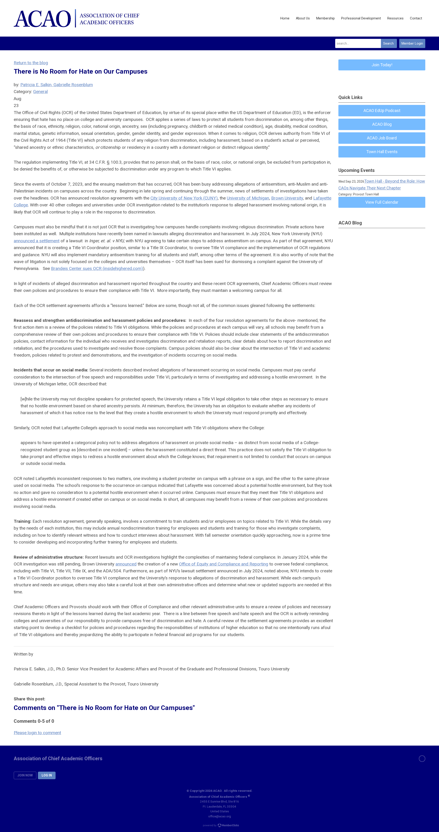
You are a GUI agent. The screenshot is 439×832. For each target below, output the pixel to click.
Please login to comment (37, 732)
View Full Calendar (381, 202)
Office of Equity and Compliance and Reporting (223, 564)
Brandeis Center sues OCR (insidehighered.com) (97, 268)
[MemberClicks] (76, 18)
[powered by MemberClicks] (219, 825)
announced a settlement (36, 240)
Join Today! (382, 64)
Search (388, 43)
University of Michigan (248, 198)
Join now (25, 775)
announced (126, 564)
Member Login (412, 43)
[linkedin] (422, 758)
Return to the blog (31, 62)
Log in (47, 775)
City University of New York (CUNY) (184, 198)
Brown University (287, 198)
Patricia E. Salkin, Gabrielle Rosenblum (56, 84)
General (40, 91)
